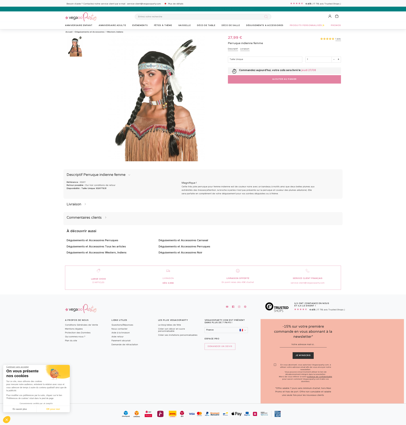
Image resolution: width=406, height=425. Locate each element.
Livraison (244, 49)
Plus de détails (175, 4)
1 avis (338, 39)
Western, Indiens (115, 32)
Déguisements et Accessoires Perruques (92, 240)
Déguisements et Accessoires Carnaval (183, 240)
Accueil (69, 32)
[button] (6, 419)
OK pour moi (53, 409)
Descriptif (233, 49)
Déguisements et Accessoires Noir (180, 252)
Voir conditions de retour (102, 185)
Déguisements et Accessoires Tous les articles (96, 246)
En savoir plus (20, 409)
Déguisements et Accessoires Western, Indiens (96, 252)
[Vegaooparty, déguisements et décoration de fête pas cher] (81, 15)
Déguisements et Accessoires (90, 32)
